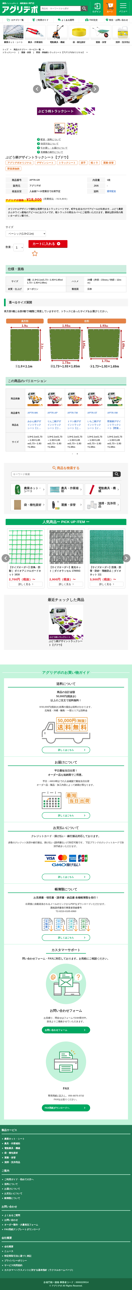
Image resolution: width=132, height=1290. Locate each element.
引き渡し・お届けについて (54, 148)
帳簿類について (12, 1198)
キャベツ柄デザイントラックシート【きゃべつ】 (94, 425)
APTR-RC (33, 412)
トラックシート (9, 52)
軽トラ (94, 162)
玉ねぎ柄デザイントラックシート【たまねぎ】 (74, 425)
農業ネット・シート (14, 1138)
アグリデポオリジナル (19, 162)
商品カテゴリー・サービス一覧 (27, 49)
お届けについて (12, 1188)
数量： (9, 247)
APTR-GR (112, 412)
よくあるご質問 (12, 1215)
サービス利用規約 (13, 1265)
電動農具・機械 (12, 1148)
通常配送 (111, 191)
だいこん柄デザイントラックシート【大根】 (54, 425)
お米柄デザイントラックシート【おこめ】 (34, 425)
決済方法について (50, 143)
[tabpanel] (35, 420)
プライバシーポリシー (15, 1260)
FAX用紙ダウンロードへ (57, 1108)
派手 (83, 162)
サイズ (9, 227)
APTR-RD (52, 412)
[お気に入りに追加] (34, 253)
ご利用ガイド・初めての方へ (19, 1179)
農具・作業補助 (12, 1143)
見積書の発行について (52, 152)
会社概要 (8, 1246)
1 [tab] (72, 453)
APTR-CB (92, 412)
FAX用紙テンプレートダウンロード (22, 1229)
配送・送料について (51, 139)
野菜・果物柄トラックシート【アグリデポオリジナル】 (60, 52)
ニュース (8, 1251)
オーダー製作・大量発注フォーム (21, 1224)
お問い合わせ (11, 1220)
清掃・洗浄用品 (12, 1162)
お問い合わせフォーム (56, 1030)
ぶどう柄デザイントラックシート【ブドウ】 (114, 425)
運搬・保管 (26, 52)
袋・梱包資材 (11, 1153)
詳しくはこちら (66, 750)
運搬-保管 (108, 162)
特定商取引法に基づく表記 (17, 1256)
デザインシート (45, 162)
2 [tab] (77, 453)
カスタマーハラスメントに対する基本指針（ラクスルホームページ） (39, 1270)
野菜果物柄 (13, 168)
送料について (11, 1184)
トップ (5, 49)
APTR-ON (72, 412)
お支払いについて (13, 1193)
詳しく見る (25, 584)
